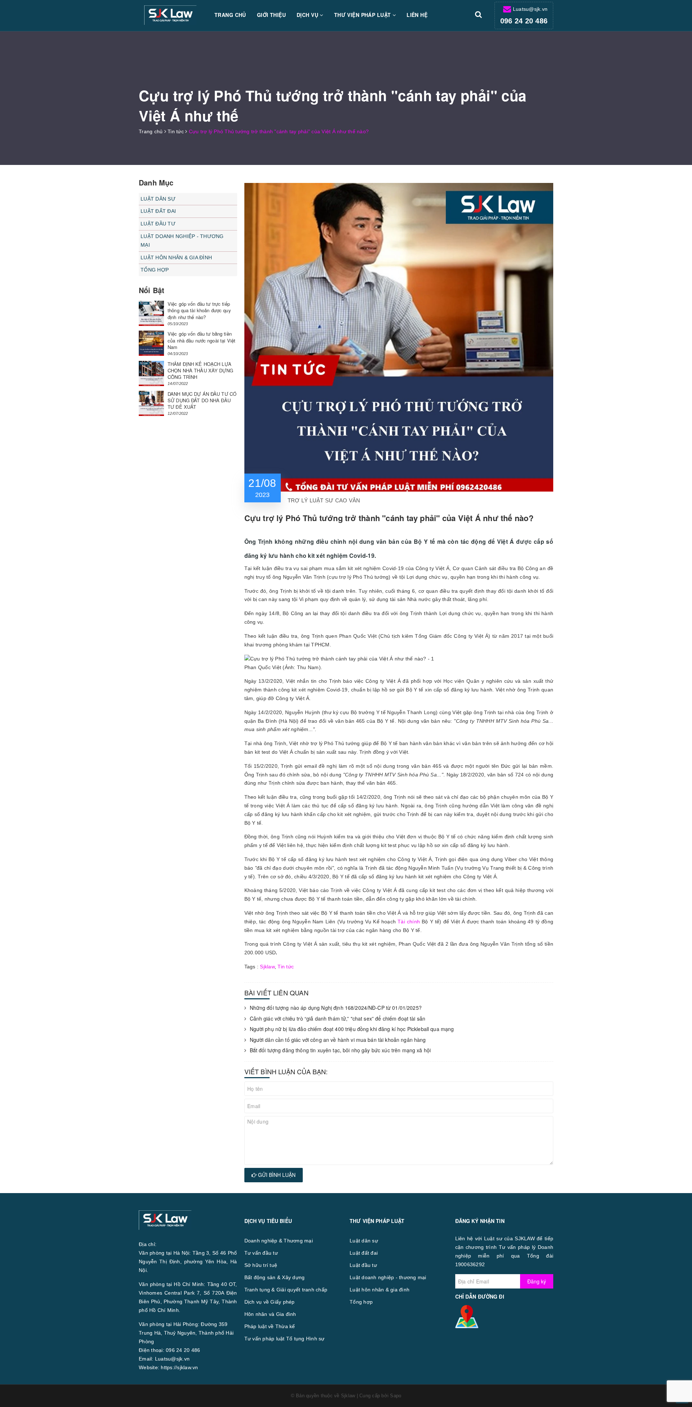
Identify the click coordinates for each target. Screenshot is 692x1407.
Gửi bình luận (276, 1174)
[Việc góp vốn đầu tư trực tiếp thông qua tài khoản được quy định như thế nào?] (151, 313)
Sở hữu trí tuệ (261, 1265)
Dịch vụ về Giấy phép (269, 1302)
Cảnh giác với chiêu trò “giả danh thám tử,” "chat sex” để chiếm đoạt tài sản (338, 1018)
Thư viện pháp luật (363, 14)
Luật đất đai (158, 211)
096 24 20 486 (523, 21)
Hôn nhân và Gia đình (270, 1314)
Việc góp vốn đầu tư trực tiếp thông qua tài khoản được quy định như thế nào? (199, 310)
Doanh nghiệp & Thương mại (278, 1241)
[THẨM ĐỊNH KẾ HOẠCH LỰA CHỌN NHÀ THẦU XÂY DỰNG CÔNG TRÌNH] (151, 373)
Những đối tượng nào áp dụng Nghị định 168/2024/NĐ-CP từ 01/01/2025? (336, 1007)
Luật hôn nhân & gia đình (176, 257)
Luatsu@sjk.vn (530, 9)
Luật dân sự (158, 199)
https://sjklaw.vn (179, 1367)
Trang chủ (230, 14)
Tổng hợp (155, 270)
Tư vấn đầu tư (261, 1253)
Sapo (395, 1395)
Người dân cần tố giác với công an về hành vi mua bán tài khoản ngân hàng (338, 1039)
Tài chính (409, 921)
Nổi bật (151, 290)
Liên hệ (417, 14)
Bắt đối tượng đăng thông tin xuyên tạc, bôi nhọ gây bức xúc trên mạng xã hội (340, 1050)
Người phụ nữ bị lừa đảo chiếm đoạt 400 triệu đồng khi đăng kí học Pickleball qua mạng (352, 1029)
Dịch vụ (308, 14)
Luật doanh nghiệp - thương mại (182, 240)
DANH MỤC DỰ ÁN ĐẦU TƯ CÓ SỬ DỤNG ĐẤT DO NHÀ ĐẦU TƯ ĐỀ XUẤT (202, 400)
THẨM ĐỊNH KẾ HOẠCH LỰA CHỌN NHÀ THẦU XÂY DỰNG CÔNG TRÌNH (200, 370)
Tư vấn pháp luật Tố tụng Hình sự (284, 1338)
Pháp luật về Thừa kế (269, 1326)
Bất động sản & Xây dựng (274, 1277)
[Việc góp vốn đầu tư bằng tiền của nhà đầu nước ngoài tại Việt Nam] (151, 343)
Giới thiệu (271, 14)
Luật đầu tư (158, 224)
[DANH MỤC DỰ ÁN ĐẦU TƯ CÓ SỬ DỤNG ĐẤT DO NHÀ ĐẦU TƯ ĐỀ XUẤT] (151, 403)
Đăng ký (536, 1281)
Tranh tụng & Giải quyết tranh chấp (286, 1289)
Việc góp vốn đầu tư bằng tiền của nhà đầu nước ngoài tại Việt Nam (201, 340)
